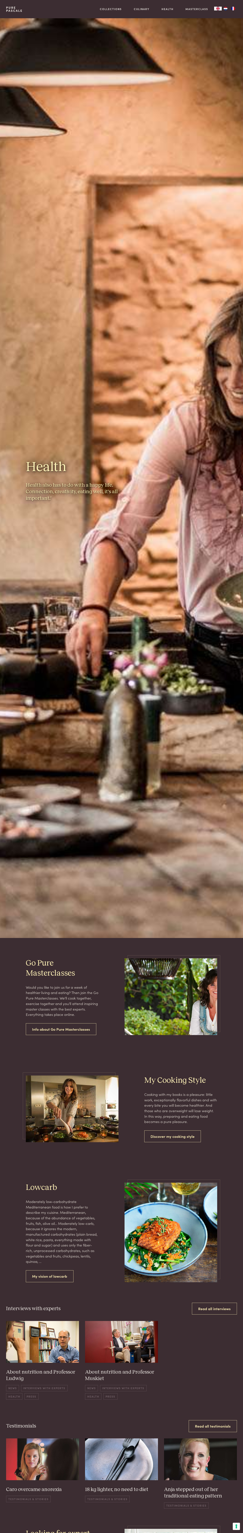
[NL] (225, 8)
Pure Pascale (14, 9)
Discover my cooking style (173, 1136)
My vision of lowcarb (49, 1276)
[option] (225, 8)
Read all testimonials (213, 1426)
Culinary (141, 9)
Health (168, 9)
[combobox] (218, 8)
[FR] (233, 8)
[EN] (218, 8)
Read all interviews (214, 1308)
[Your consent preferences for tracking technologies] (236, 1526)
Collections (111, 9)
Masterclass (196, 9)
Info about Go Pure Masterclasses (61, 1029)
